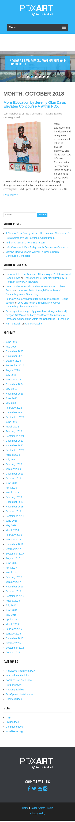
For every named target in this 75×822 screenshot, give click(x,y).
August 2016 (13, 600)
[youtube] (40, 788)
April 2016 (11, 619)
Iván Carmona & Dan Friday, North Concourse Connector (37, 247)
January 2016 (13, 633)
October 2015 (13, 643)
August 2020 (13, 454)
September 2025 (15, 365)
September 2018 (15, 516)
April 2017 (11, 567)
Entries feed (12, 722)
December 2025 (14, 351)
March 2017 (12, 572)
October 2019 (13, 478)
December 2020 (14, 440)
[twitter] (34, 788)
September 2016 (15, 596)
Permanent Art (13, 684)
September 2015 (15, 647)
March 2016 (12, 624)
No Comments (34, 113)
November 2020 (14, 445)
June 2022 (11, 421)
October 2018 (13, 511)
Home (25, 807)
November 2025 (14, 356)
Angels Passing (34, 323)
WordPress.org (14, 731)
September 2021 (15, 436)
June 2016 (11, 610)
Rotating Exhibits (53, 113)
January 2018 (13, 539)
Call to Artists (38, 807)
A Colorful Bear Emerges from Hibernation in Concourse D (38, 233)
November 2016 (14, 586)
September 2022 (15, 417)
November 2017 (14, 544)
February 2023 (14, 407)
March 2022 (12, 426)
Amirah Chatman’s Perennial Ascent (25, 242)
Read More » (10, 194)
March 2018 (12, 530)
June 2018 (11, 520)
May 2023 (11, 403)
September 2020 (15, 450)
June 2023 (11, 398)
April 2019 (11, 487)
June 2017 (11, 563)
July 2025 (11, 374)
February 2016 (14, 629)
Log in (9, 717)
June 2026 (11, 342)
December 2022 (14, 412)
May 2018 (11, 525)
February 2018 (14, 534)
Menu (12, 27)
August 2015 (13, 652)
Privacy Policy (37, 813)
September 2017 (15, 553)
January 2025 (13, 379)
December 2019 (14, 473)
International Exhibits (17, 675)
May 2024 (11, 389)
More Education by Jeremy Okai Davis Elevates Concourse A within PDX (34, 104)
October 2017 (13, 549)
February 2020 (14, 464)
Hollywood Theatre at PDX (20, 670)
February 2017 (14, 577)
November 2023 (14, 393)
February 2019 (14, 497)
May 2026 (11, 346)
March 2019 (12, 492)
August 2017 (13, 558)
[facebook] (29, 788)
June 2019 (11, 483)
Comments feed (14, 726)
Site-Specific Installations (19, 694)
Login (50, 807)
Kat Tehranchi (13, 323)
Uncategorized (11, 117)
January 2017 (13, 581)
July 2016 (11, 605)
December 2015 (14, 638)
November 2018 (14, 506)
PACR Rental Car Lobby (19, 680)
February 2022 (14, 431)
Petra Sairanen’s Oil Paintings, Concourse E (30, 237)
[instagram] (45, 788)
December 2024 (14, 384)
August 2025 (13, 370)
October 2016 (13, 591)
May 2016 (11, 614)
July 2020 (11, 459)
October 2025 (13, 360)
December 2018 (14, 501)
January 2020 (13, 469)
